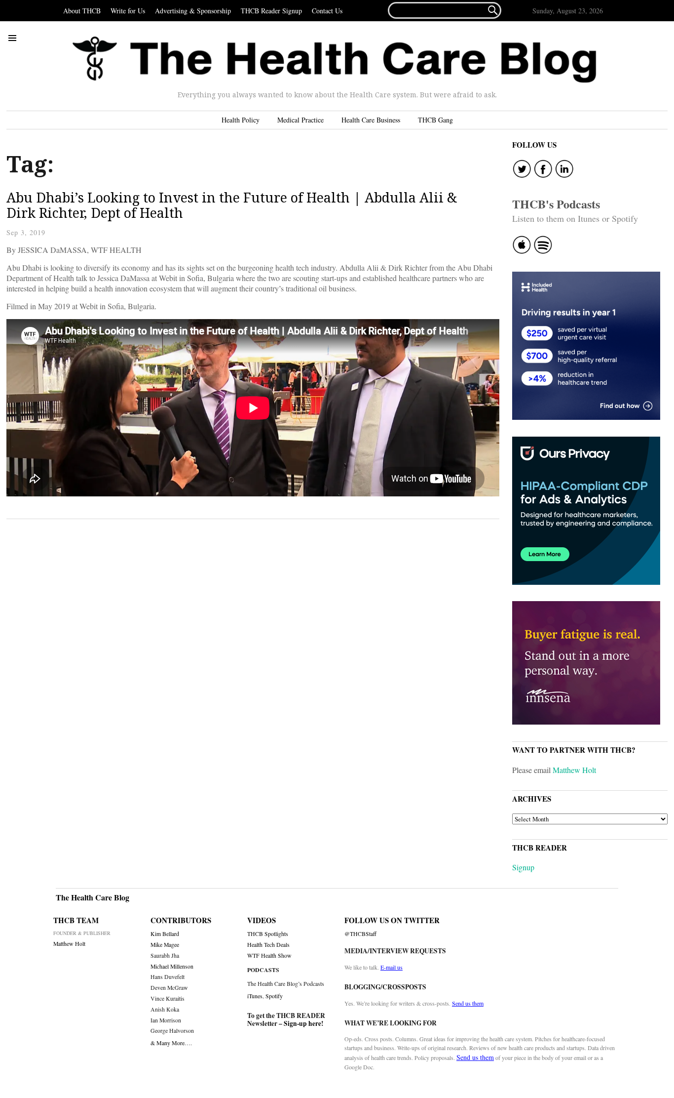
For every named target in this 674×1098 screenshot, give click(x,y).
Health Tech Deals (268, 944)
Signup (523, 867)
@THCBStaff (360, 933)
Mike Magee (164, 944)
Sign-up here (302, 1023)
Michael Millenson (171, 966)
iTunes (254, 996)
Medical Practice (300, 119)
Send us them (468, 1003)
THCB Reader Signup (271, 10)
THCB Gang (435, 119)
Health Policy (241, 119)
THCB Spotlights (267, 933)
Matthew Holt (574, 770)
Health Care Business (370, 119)
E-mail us (391, 967)
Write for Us (128, 10)
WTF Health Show (269, 955)
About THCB (82, 10)
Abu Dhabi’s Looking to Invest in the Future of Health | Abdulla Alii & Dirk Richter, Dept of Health (231, 205)
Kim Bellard (164, 933)
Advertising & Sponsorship (193, 10)
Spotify (274, 996)
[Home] (334, 60)
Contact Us (327, 10)
